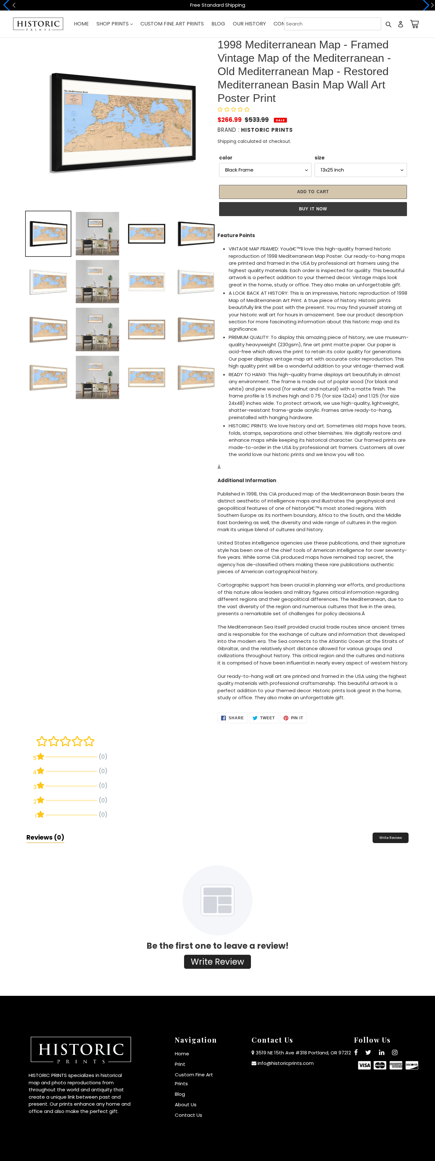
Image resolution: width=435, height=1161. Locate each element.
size (319, 157)
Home (182, 1053)
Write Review (390, 837)
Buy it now (313, 209)
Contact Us (188, 1115)
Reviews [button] (45, 837)
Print (180, 1064)
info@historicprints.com (286, 1063)
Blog (180, 1094)
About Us (185, 1104)
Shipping (227, 141)
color (225, 157)
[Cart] (413, 24)
